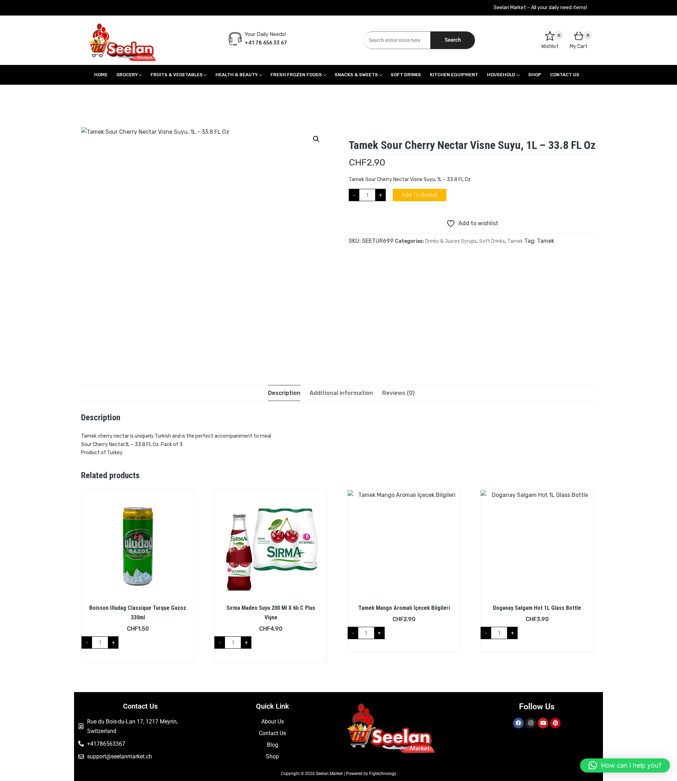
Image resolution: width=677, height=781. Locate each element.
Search (453, 40)
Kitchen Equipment (454, 74)
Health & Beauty (236, 74)
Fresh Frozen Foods (296, 74)
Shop (534, 74)
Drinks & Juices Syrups (451, 241)
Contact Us (564, 74)
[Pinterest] (555, 723)
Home (101, 74)
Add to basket (420, 195)
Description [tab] (284, 393)
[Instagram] (530, 723)
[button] (316, 139)
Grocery (127, 74)
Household (501, 74)
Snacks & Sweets (356, 74)
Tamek (515, 241)
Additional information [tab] (341, 393)
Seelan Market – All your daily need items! (540, 8)
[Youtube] (543, 723)
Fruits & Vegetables (177, 74)
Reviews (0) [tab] (398, 393)
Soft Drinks (406, 74)
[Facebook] (518, 723)
